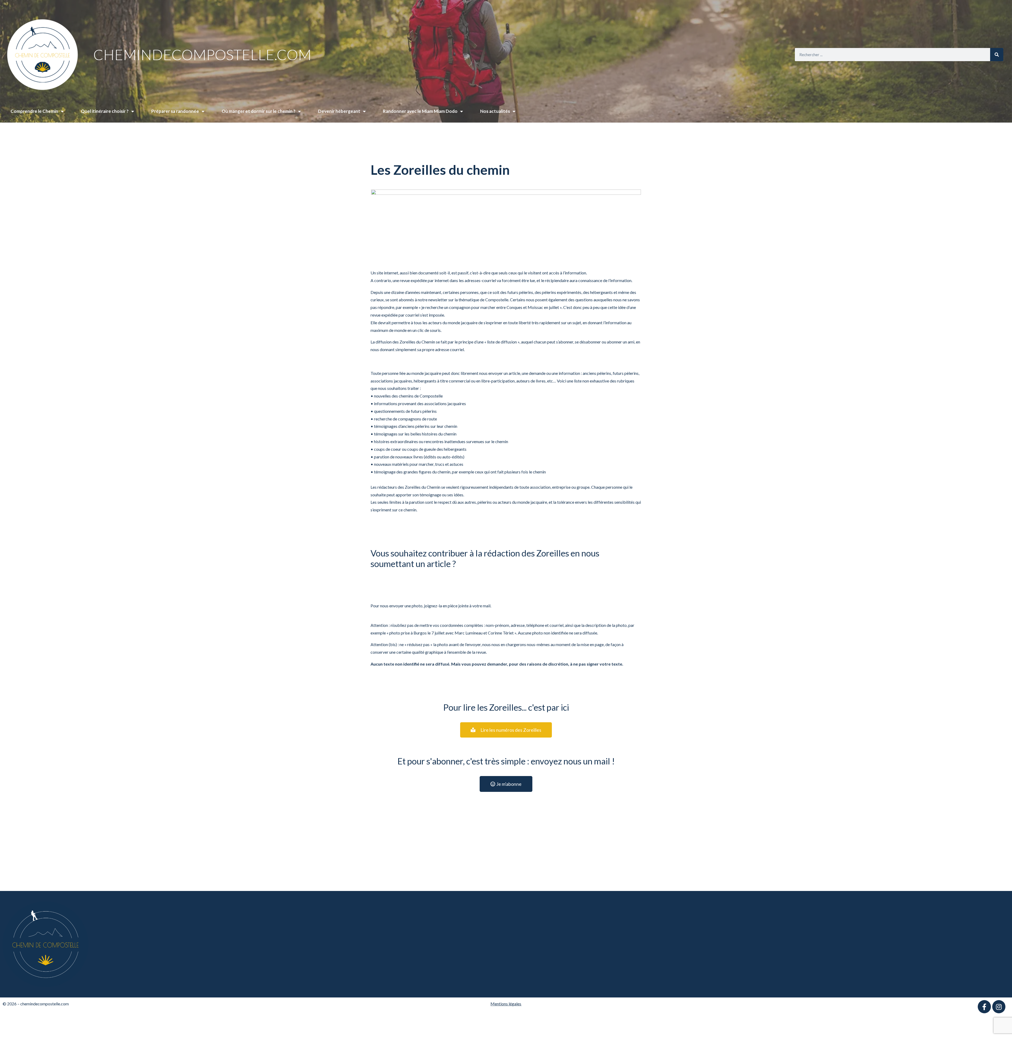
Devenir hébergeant (339, 111)
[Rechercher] (996, 54)
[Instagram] (998, 1006)
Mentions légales (505, 1003)
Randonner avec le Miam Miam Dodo (420, 111)
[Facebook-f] (984, 1006)
